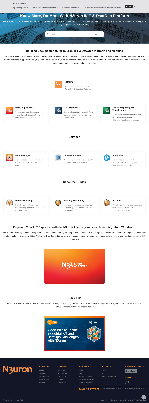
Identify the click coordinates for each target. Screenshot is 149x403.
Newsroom (83, 373)
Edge (104, 370)
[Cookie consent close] (135, 6)
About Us (61, 370)
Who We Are (62, 373)
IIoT (103, 373)
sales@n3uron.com (113, 389)
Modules (42, 370)
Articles (82, 370)
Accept (128, 6)
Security (42, 373)
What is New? (44, 379)
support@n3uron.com (135, 389)
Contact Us (62, 382)
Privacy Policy (19, 400)
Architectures (44, 376)
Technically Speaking (87, 379)
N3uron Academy (86, 382)
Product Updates (85, 376)
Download (130, 371)
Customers (62, 376)
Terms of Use (7, 400)
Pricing (42, 382)
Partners (61, 379)
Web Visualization (109, 376)
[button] (143, 397)
